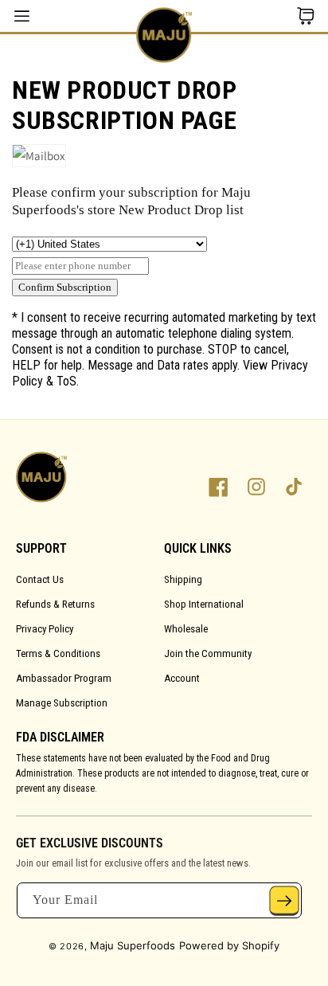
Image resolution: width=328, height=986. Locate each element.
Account (182, 678)
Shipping (183, 579)
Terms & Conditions (58, 653)
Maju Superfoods (132, 945)
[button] (305, 15)
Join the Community (208, 653)
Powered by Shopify (229, 945)
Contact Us (40, 579)
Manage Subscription (61, 703)
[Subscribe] (284, 900)
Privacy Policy (44, 629)
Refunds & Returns (55, 604)
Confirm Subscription (64, 287)
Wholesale (186, 629)
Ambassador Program (63, 678)
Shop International (204, 604)
